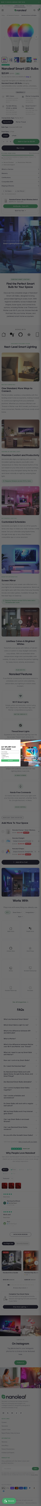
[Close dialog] (40, 740)
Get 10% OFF (10, 760)
